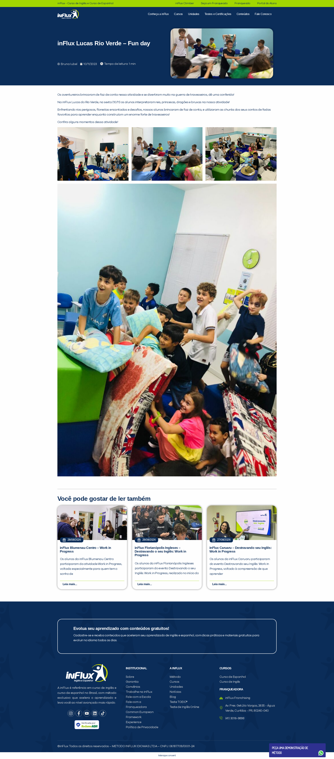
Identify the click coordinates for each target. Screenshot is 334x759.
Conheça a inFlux (158, 14)
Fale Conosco (263, 14)
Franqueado (242, 3)
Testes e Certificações (218, 14)
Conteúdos (243, 14)
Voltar (280, 744)
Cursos (178, 14)
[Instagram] (70, 713)
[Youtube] (87, 713)
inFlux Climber (184, 3)
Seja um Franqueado (214, 3)
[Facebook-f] (78, 713)
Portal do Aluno (267, 3)
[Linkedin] (95, 713)
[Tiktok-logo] (102, 713)
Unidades (193, 14)
